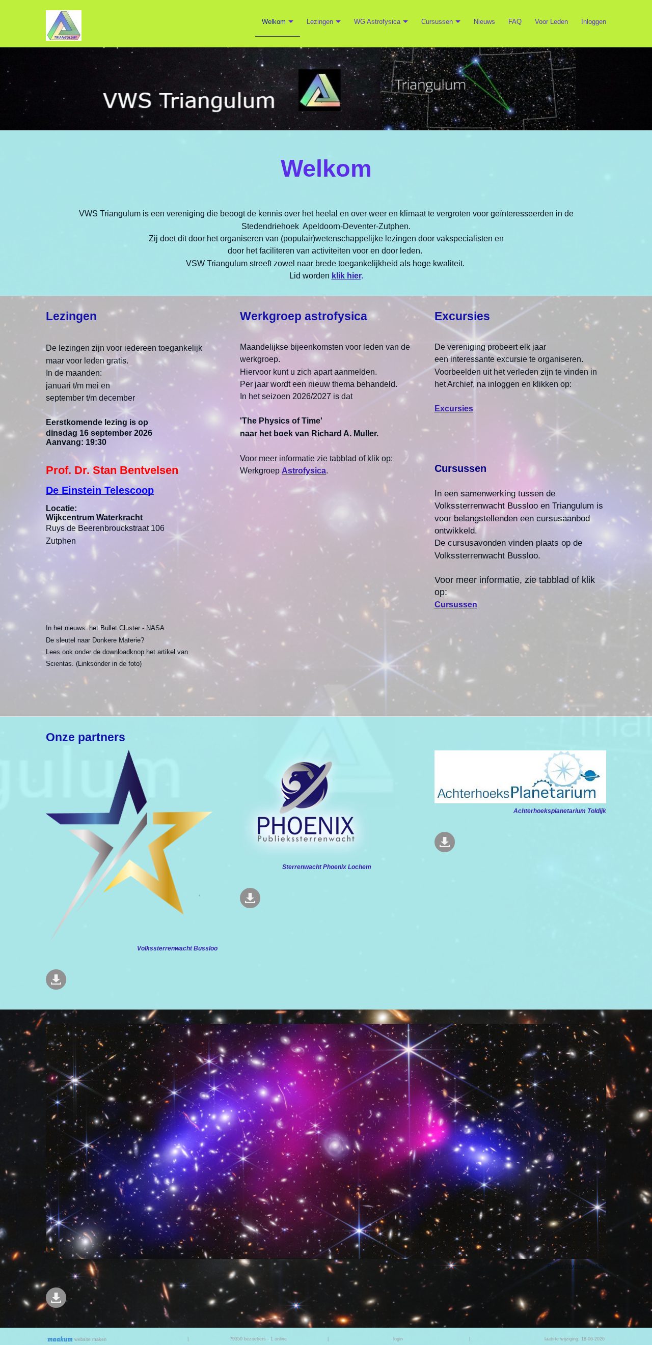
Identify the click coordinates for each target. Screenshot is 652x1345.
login (398, 1338)
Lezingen (320, 21)
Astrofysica (304, 470)
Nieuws (484, 21)
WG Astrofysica (377, 21)
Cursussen (437, 21)
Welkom (274, 21)
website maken (89, 1339)
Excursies (453, 408)
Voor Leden (551, 21)
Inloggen (593, 21)
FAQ (515, 21)
